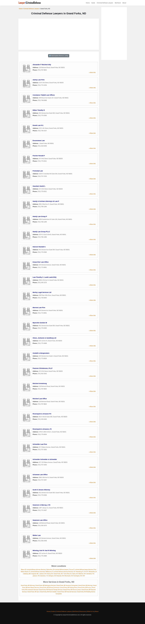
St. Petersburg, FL (78, 571)
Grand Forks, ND (58, 573)
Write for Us (90, 611)
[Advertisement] (59, 34)
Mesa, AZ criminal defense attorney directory (33, 569)
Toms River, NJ (68, 573)
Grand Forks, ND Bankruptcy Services (46, 585)
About (124, 3)
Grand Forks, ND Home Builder (48, 591)
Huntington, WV (78, 576)
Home (88, 3)
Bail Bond (118, 3)
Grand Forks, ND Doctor (84, 587)
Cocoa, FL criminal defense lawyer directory (81, 569)
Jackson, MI (42, 573)
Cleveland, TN (90, 573)
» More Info (92, 72)
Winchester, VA (69, 576)
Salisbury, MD (27, 573)
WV (84, 576)
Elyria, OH (75, 573)
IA (85, 571)
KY (87, 571)
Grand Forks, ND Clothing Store (68, 587)
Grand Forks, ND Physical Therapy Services (51, 589)
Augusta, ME (35, 573)
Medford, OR (82, 573)
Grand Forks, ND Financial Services (66, 591)
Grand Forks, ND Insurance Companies (67, 585)
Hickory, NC (50, 573)
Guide (93, 3)
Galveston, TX (44, 576)
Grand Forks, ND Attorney (28, 585)
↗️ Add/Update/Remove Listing (58, 55)
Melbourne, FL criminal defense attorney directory (59, 571)
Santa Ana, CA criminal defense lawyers (57, 569)
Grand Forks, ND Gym (33, 591)
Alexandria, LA (93, 571)
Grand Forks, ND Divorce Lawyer (72, 589)
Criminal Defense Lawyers (105, 3)
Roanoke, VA (60, 576)
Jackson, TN (35, 576)
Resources (83, 611)
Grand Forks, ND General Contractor (49, 587)
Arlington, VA (52, 576)
